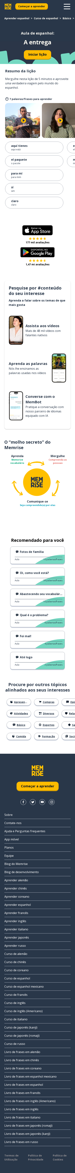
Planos (9, 847)
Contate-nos (12, 823)
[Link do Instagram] (52, 802)
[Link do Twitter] (33, 802)
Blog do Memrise (16, 864)
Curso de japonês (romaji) (22, 1036)
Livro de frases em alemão (22, 1052)
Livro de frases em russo (21, 1142)
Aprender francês (16, 913)
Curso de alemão (15, 954)
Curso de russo (14, 1044)
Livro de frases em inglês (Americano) (30, 1101)
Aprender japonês (16, 937)
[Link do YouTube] (42, 802)
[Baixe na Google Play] (37, 252)
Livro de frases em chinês (21, 1060)
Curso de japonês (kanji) (20, 1027)
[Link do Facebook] (23, 802)
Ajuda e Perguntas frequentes (24, 831)
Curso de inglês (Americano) (23, 1011)
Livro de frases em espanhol (23, 1085)
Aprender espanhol (16, 18)
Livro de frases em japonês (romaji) (28, 1126)
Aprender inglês (15, 921)
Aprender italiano (16, 929)
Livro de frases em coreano (23, 1068)
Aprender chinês (15, 888)
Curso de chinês (15, 962)
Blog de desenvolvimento (21, 872)
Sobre (8, 815)
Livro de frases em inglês (21, 1109)
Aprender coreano (16, 897)
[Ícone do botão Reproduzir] (23, 120)
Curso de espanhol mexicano (24, 987)
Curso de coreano (16, 970)
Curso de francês (15, 995)
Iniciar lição (37, 54)
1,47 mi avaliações (38, 264)
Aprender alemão (16, 880)
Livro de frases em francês (22, 1093)
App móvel (11, 839)
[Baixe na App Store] (37, 230)
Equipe (9, 856)
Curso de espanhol (46, 18)
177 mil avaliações (38, 242)
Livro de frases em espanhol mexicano (30, 1076)
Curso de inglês (14, 1003)
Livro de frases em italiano (22, 1117)
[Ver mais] (67, 6)
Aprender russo (15, 946)
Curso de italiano (15, 1019)
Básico (67, 18)
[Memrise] (8, 6)
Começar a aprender (31, 6)
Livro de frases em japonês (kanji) (27, 1134)
